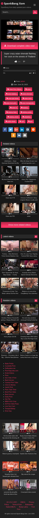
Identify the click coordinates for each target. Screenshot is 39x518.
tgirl (31, 121)
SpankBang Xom (14, 3)
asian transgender (28, 103)
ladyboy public (27, 112)
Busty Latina (23, 507)
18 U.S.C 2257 (11, 502)
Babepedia (29, 504)
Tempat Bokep (10, 408)
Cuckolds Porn (10, 366)
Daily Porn (8, 397)
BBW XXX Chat (10, 401)
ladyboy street (13, 117)
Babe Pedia (9, 363)
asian (29, 89)
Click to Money (10, 385)
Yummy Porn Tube (11, 382)
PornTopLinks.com (11, 371)
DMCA (22, 502)
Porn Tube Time (10, 389)
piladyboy (27, 117)
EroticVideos (9, 373)
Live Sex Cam (10, 406)
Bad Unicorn (9, 380)
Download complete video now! (21, 46)
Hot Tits (7, 399)
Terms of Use (17, 504)
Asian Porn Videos (15, 89)
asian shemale (27, 94)
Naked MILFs (11, 507)
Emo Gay (8, 411)
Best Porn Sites (10, 392)
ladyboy (25, 107)
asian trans (28, 98)
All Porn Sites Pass (12, 404)
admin (22, 81)
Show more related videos (19, 225)
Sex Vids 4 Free (10, 378)
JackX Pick (9, 387)
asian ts (14, 107)
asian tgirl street (13, 98)
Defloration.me (10, 368)
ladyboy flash (12, 112)
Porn (6, 375)
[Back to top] (33, 512)
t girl (22, 121)
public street (11, 121)
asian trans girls (11, 103)
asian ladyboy (12, 94)
